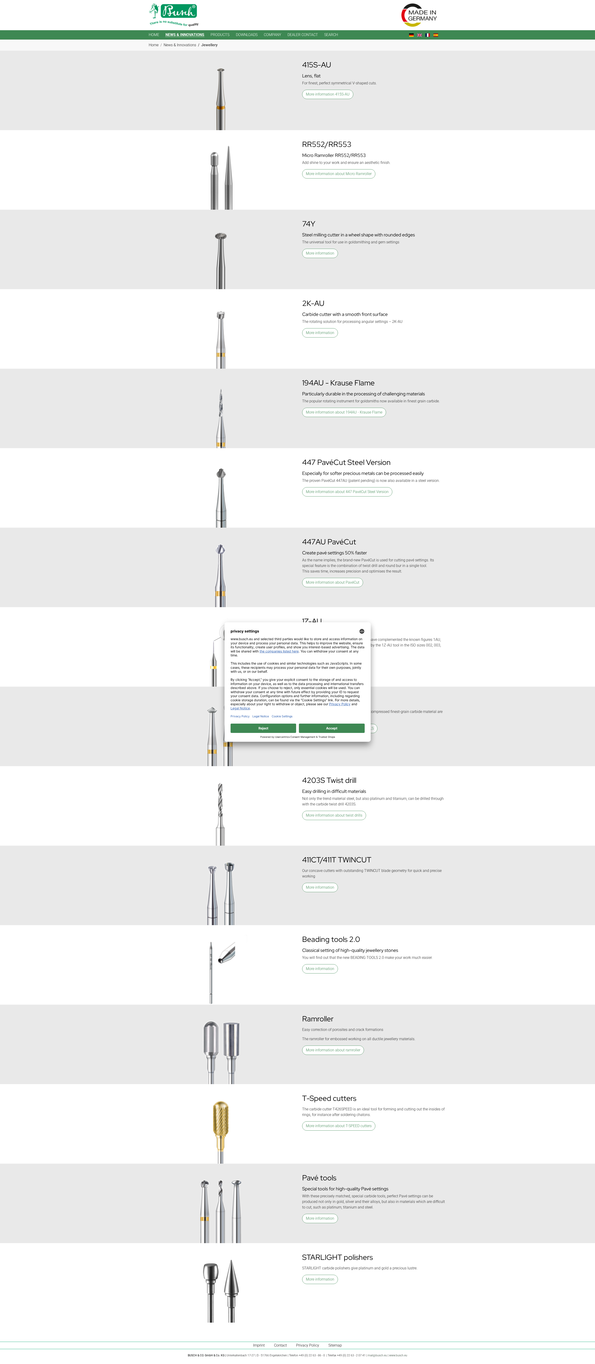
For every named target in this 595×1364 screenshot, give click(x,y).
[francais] (429, 35)
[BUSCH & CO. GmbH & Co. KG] (173, 15)
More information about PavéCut (332, 582)
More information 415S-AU (328, 94)
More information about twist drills (334, 815)
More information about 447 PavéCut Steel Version (347, 492)
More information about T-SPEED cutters (339, 1126)
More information (320, 253)
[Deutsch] (413, 35)
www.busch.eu (398, 1355)
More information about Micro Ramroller (339, 174)
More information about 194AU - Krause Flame (344, 412)
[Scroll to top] (584, 1353)
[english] (421, 35)
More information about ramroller (333, 1050)
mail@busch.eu (377, 1355)
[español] (437, 35)
